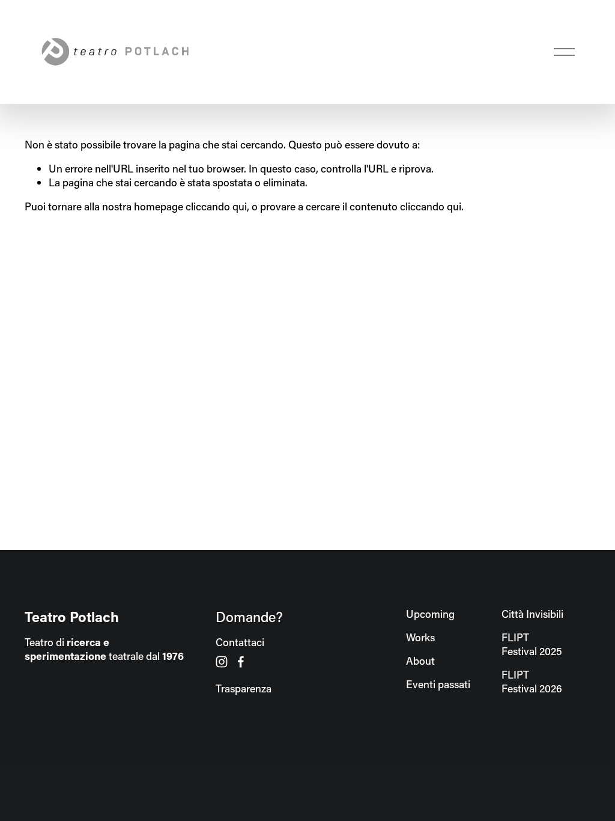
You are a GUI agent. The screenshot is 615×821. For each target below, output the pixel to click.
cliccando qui (216, 206)
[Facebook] (241, 662)
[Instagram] (222, 662)
